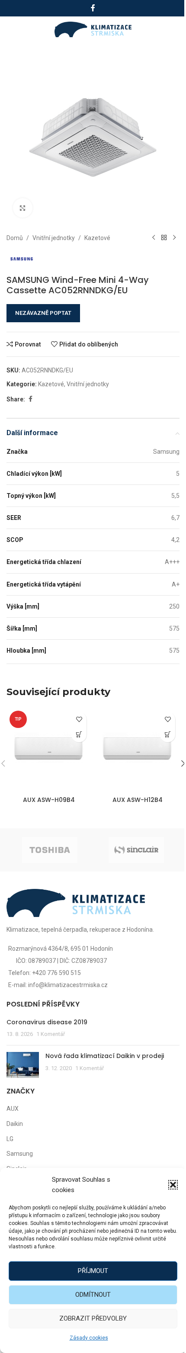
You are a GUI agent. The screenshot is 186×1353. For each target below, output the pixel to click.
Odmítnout (93, 1294)
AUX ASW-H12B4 (137, 799)
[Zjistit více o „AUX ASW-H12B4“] (167, 734)
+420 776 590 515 (56, 972)
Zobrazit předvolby (93, 1318)
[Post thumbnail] (22, 1065)
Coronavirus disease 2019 (46, 1022)
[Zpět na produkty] (164, 238)
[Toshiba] (49, 850)
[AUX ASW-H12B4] (137, 750)
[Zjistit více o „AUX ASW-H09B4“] (79, 734)
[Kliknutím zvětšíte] (22, 208)
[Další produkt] (174, 238)
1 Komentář (50, 1034)
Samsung (19, 1153)
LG (9, 1138)
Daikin (14, 1123)
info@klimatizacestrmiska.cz (68, 984)
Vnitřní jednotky (53, 237)
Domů (14, 237)
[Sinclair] (136, 850)
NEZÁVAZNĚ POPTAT (43, 313)
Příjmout (93, 1271)
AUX (12, 1108)
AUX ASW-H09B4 (49, 799)
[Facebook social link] (93, 8)
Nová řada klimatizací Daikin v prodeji (104, 1056)
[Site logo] (93, 29)
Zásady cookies (89, 1338)
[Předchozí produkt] (153, 238)
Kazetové (97, 237)
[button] (173, 1184)
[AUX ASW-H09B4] (48, 750)
